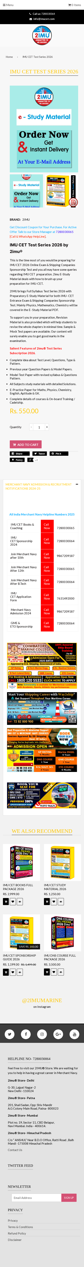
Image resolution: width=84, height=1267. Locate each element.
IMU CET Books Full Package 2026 (18, 887)
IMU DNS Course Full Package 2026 (60, 957)
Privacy (13, 1220)
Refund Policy (17, 1233)
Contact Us (15, 1150)
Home (9, 56)
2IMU (26, 219)
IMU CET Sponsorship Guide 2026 (19, 957)
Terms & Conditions (20, 1227)
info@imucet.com (44, 18)
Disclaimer (15, 1240)
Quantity (15, 427)
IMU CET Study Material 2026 (55, 887)
